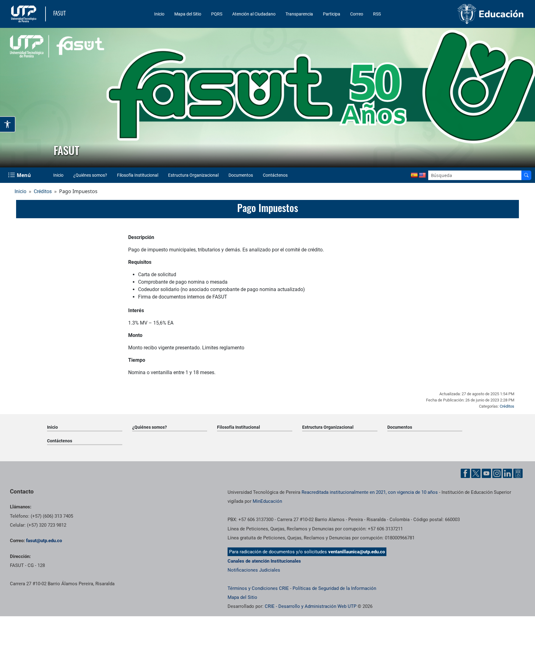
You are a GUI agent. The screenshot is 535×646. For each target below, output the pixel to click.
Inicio (159, 13)
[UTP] (24, 14)
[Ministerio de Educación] (465, 14)
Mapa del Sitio (187, 13)
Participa (331, 13)
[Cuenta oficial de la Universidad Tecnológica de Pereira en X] (476, 473)
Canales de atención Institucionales (264, 561)
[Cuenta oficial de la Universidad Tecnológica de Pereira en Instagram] (497, 473)
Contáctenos (275, 175)
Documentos (240, 175)
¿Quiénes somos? (90, 175)
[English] (422, 175)
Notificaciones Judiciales (254, 570)
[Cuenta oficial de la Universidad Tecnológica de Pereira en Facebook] (465, 473)
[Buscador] (526, 175)
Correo (356, 13)
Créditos (43, 191)
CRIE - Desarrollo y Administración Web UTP (310, 606)
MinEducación (267, 501)
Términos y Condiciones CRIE (258, 588)
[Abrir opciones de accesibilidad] (7, 124)
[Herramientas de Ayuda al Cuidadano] (518, 473)
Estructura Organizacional (193, 175)
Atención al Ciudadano (254, 13)
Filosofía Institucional (137, 175)
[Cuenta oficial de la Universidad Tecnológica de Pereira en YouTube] (486, 473)
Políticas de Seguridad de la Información (334, 588)
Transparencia (299, 13)
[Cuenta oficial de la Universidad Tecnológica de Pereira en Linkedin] (507, 473)
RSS (377, 13)
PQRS (216, 13)
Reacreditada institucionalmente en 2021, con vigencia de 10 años (370, 492)
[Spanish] (414, 175)
